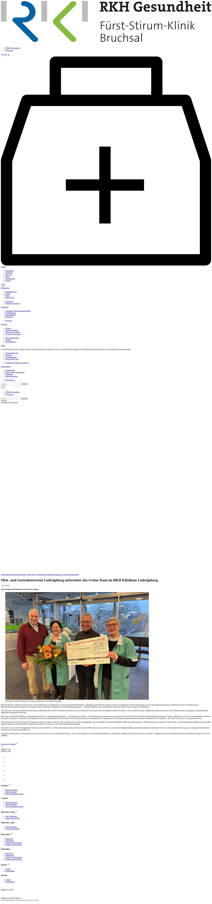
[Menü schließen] (3, 285)
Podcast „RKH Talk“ (28, 575)
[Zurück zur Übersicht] (106, 573)
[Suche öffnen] (2, 55)
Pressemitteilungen (7, 575)
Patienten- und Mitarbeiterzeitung (67, 575)
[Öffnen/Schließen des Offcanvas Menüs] (7, 55)
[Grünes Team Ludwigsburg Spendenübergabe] (77, 646)
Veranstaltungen (42, 575)
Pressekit (17, 575)
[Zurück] (3, 387)
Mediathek (52, 575)
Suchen (24, 384)
